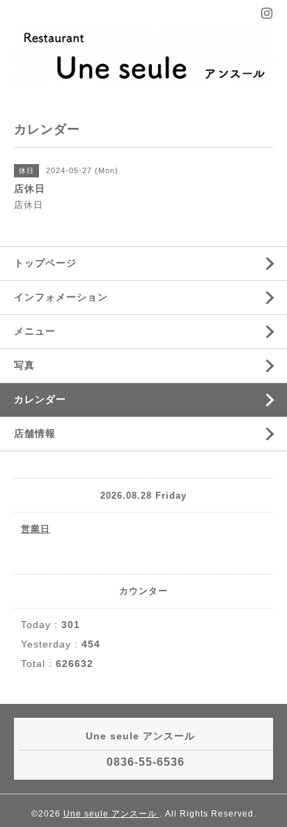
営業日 (35, 529)
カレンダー (40, 399)
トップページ (45, 262)
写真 (24, 365)
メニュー (35, 331)
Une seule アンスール (111, 814)
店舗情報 (35, 433)
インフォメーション (61, 297)
